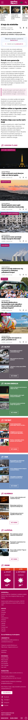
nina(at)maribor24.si (6, 688)
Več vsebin (14, 376)
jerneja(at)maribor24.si (6, 683)
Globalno (3, 619)
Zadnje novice (4, 718)
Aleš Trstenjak (4, 665)
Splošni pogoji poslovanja (7, 712)
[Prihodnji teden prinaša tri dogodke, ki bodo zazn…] (4, 515)
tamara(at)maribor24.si (7, 678)
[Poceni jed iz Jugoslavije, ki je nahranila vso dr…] (4, 544)
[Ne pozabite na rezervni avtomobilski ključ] (4, 353)
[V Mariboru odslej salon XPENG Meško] (4, 369)
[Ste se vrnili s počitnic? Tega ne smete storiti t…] (4, 552)
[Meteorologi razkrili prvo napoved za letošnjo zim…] (4, 507)
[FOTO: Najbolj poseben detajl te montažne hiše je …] (4, 471)
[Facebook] (23, 177)
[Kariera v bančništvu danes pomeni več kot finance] (4, 442)
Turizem (3, 625)
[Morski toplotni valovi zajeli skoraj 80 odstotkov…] (4, 397)
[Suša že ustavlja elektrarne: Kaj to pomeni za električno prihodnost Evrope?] (14, 253)
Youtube (6, 705)
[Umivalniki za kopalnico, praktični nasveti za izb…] (4, 479)
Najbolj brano (14, 718)
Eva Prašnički (4, 663)
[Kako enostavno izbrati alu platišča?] (4, 361)
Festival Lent (4, 627)
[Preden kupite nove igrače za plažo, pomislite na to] (14, 322)
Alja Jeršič (3, 667)
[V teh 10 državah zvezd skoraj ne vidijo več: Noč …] (4, 389)
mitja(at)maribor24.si (13, 647)
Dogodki (3, 631)
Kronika (3, 614)
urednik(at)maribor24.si (7, 641)
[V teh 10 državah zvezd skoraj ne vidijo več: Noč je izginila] (14, 158)
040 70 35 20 (17, 678)
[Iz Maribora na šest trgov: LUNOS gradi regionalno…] (4, 434)
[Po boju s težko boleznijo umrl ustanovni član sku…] (4, 499)
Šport (2, 616)
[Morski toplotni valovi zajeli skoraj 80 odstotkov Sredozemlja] (14, 190)
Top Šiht (3, 629)
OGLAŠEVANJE (7, 692)
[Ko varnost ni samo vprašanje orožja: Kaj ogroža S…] (4, 405)
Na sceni (3, 621)
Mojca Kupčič (4, 659)
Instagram (6, 702)
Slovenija (3, 612)
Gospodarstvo (4, 618)
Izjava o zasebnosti (6, 714)
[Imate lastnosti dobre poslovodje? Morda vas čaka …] (4, 426)
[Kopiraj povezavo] (25, 177)
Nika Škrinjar (4, 661)
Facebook (6, 697)
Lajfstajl (3, 623)
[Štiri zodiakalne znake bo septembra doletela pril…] (4, 536)
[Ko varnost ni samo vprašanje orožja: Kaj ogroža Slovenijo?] (14, 222)
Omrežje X (6, 699)
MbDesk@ (3, 652)
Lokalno (3, 610)
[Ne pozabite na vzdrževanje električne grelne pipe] (4, 463)
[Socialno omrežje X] (20, 177)
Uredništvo (4, 650)
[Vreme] (21, 2)
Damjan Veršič (5, 658)
